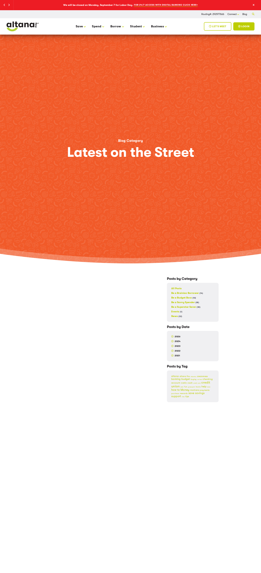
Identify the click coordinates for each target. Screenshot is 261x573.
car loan (199, 379)
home (208, 387)
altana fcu (185, 376)
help (203, 386)
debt (182, 387)
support (176, 396)
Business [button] (157, 26)
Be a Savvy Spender (185, 302)
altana (175, 376)
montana (194, 390)
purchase (175, 393)
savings (200, 393)
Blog (244, 14)
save (191, 393)
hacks (198, 387)
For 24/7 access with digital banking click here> (166, 5)
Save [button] (79, 26)
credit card (197, 383)
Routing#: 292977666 (212, 14)
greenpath (191, 387)
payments (204, 390)
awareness (202, 376)
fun (185, 387)
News (176, 316)
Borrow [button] (115, 26)
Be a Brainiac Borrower (187, 293)
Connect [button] (232, 14)
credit (189, 383)
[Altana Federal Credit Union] (23, 26)
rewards (184, 393)
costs (184, 383)
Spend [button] (96, 26)
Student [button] (136, 26)
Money (185, 389)
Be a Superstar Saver (185, 307)
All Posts (176, 288)
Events (176, 311)
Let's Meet (219, 26)
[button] (4, 5)
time (183, 397)
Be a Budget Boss (183, 297)
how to (175, 389)
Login (245, 26)
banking (176, 379)
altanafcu (193, 376)
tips (187, 396)
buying (193, 379)
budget (185, 379)
